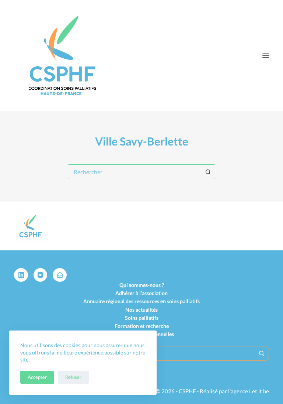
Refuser (73, 377)
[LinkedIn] (21, 275)
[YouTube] (41, 275)
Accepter (37, 377)
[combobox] (134, 171)
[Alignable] (60, 275)
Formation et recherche (142, 326)
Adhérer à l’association (141, 293)
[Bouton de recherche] (208, 172)
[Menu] (265, 55)
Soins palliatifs (141, 318)
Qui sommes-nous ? (141, 285)
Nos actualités (141, 310)
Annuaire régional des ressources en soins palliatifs (141, 301)
